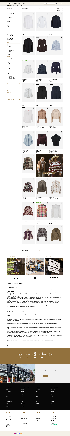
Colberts (52, 394)
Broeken (8, 21)
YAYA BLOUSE (38, 32)
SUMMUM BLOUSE (38, 150)
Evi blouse (37, 56)
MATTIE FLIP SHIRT (52, 56)
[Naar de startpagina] (35, 3)
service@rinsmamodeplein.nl (12, 420)
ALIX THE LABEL (11, 49)
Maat (8, 60)
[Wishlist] (59, 3)
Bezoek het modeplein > (32, 256)
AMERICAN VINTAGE (11, 50)
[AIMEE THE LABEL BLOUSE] (56, 140)
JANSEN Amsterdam (9, 401)
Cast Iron (22, 391)
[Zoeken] (45, 3)
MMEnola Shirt (24, 151)
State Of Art (22, 396)
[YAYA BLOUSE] (42, 21)
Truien (8, 31)
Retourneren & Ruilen (39, 416)
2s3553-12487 (24, 198)
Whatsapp (9, 419)
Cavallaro (22, 394)
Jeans (8, 25)
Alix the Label (8, 403)
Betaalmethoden (38, 418)
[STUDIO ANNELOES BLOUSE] (42, 45)
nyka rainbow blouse (39, 222)
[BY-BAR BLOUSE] (42, 211)
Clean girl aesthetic (12, 78)
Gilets (8, 22)
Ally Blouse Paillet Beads (40, 127)
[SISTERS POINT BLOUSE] (56, 69)
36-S (9, 64)
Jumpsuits (8, 26)
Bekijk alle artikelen (10, 39)
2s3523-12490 (24, 245)
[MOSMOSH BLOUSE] (56, 45)
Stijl (8, 83)
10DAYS (10, 46)
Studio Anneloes (8, 391)
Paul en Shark (23, 399)
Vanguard (22, 389)
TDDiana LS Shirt (52, 245)
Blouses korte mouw (12, 14)
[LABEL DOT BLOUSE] (42, 187)
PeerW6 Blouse (24, 174)
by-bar (7, 396)
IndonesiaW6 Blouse (53, 151)
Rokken (8, 29)
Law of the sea (23, 398)
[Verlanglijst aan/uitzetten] (33, 13)
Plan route (9, 426)
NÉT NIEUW (10, 58)
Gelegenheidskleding (10, 35)
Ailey (36, 198)
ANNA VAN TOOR (11, 52)
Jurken (8, 27)
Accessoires (9, 9)
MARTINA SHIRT (51, 222)
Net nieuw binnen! (10, 8)
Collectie (9, 56)
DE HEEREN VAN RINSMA (25, 416)
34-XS (10, 63)
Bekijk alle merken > (9, 406)
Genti (22, 401)
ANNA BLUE (10, 51)
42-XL (10, 68)
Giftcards (52, 396)
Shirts (8, 30)
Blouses (8, 12)
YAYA (7, 389)
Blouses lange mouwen (12, 18)
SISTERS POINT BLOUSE (53, 79)
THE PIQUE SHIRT (24, 80)
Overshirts (52, 401)
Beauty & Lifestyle (10, 38)
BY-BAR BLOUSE (38, 221)
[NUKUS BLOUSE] (42, 116)
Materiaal (9, 92)
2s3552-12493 (38, 151)
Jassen (37, 399)
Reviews (37, 423)
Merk (8, 42)
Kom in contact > (49, 256)
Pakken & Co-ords (10, 34)
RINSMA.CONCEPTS (24, 418)
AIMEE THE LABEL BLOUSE (53, 150)
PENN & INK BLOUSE (25, 32)
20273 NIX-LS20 (38, 245)
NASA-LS (50, 80)
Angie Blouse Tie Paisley (53, 198)
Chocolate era (11, 77)
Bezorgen (37, 420)
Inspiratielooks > (11, 256)
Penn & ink (7, 399)
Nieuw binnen (38, 389)
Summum (7, 398)
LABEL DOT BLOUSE (39, 197)
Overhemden (10, 17)
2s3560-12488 (24, 222)
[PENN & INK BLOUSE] (28, 21)
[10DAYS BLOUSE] (28, 69)
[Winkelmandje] (62, 3)
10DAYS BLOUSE (24, 79)
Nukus (7, 394)
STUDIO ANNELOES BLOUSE (26, 126)
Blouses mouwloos (11, 13)
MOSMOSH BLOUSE (39, 79)
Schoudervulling (10, 99)
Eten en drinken (23, 420)
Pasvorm (8, 90)
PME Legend (23, 403)
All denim (10, 73)
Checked (10, 76)
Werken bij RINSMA (24, 423)
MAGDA (23, 56)
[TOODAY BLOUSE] (56, 234)
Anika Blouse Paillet (53, 127)
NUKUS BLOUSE (38, 126)
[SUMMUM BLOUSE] (42, 140)
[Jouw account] (56, 3)
